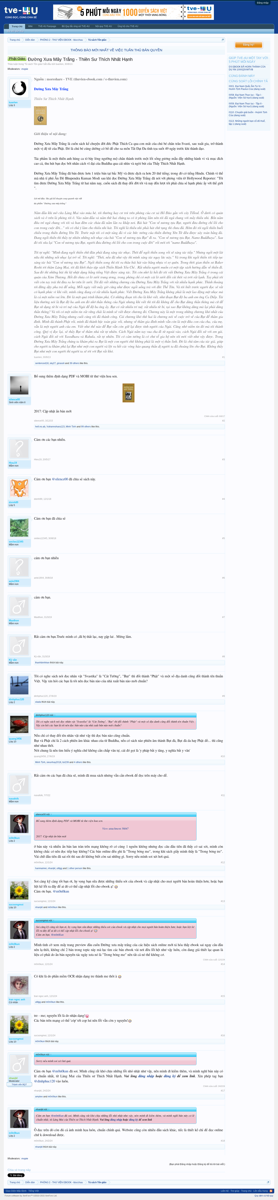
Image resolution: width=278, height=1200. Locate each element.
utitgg (59, 868)
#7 (223, 617)
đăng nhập (146, 1075)
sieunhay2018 (54, 762)
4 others (78, 762)
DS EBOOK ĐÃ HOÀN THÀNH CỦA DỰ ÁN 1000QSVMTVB (247, 68)
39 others (74, 363)
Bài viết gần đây (15, 31)
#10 (223, 756)
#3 (223, 459)
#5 (223, 538)
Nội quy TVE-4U (103, 26)
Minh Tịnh (71, 426)
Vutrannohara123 (56, 426)
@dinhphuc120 (44, 1081)
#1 (223, 357)
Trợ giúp (235, 1191)
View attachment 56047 (115, 828)
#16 (223, 1035)
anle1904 (39, 578)
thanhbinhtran (42, 662)
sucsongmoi (40, 901)
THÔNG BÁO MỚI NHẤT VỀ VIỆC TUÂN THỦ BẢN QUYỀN (116, 50)
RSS (271, 1191)
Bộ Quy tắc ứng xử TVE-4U (76, 26)
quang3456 (40, 756)
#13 (223, 901)
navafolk (38, 795)
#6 (223, 578)
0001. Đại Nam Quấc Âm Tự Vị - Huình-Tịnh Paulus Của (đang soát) (247, 87)
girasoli (60, 363)
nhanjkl (51, 868)
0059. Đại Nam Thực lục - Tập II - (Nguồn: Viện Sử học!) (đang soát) (246, 105)
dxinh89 (38, 499)
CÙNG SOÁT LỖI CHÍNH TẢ (248, 81)
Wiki (30, 26)
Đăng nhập (263, 3)
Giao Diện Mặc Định (16, 1191)
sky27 (53, 363)
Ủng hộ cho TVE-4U (128, 26)
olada (38, 702)
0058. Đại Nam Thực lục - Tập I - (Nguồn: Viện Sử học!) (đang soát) (246, 96)
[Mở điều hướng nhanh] (222, 40)
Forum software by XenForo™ (31, 1196)
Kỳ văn (37, 656)
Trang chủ (17, 26)
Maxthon (38, 617)
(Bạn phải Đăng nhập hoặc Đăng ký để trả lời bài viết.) (197, 1164)
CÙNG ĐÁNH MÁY (242, 76)
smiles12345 (40, 538)
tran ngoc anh (41, 996)
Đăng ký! (248, 44)
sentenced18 (42, 363)
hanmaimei (41, 868)
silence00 (39, 420)
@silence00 (60, 479)
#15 (223, 996)
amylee (39, 1096)
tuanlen (60, 64)
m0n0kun (39, 862)
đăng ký (170, 1075)
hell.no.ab (40, 426)
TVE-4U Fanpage (47, 26)
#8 (223, 656)
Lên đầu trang (260, 1191)
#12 (223, 862)
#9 (223, 696)
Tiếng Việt (33, 1191)
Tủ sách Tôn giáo (34, 64)
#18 (223, 1140)
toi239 (65, 762)
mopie (24, 69)
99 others (86, 426)
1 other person (74, 868)
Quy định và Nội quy (264, 1196)
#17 (223, 1090)
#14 (223, 964)
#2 (223, 420)
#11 (223, 795)
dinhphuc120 (41, 696)
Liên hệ (225, 1191)
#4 (223, 499)
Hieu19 (38, 459)
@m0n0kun (61, 891)
